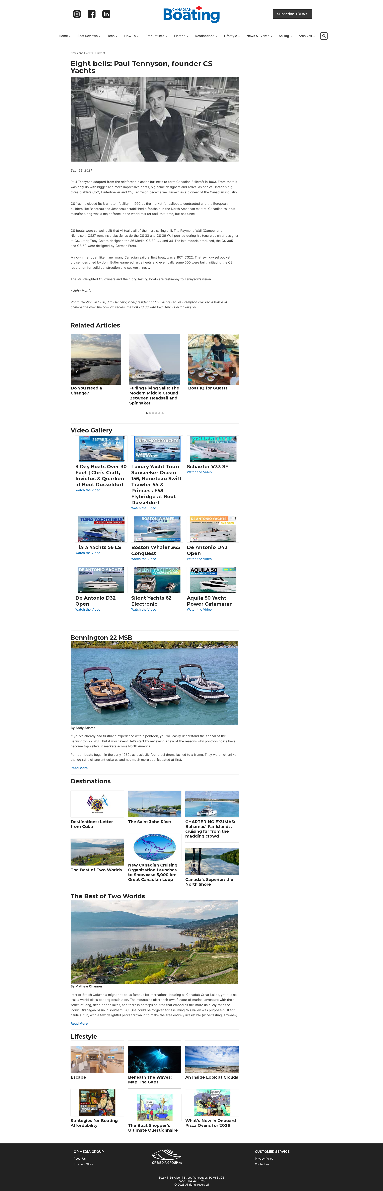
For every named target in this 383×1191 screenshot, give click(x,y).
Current (100, 53)
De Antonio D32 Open (95, 601)
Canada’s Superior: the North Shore (209, 882)
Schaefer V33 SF (207, 466)
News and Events (82, 53)
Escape (78, 1077)
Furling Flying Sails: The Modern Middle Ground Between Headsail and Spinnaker (154, 395)
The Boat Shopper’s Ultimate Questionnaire (153, 1128)
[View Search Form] (324, 36)
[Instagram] (77, 14)
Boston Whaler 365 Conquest (155, 550)
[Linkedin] (106, 14)
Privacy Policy (264, 1158)
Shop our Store (83, 1164)
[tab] (147, 413)
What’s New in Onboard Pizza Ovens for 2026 (210, 1123)
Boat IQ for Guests (208, 388)
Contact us (262, 1164)
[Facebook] (91, 14)
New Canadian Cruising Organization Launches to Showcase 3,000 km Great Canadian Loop (152, 872)
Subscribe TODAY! (292, 14)
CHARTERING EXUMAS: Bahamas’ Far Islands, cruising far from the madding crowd (210, 829)
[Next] (232, 372)
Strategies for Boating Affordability (94, 1123)
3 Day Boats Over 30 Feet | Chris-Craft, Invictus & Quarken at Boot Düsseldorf (101, 475)
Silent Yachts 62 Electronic (151, 601)
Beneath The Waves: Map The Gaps (150, 1079)
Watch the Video (87, 490)
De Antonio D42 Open (207, 550)
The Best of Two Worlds (96, 870)
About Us (80, 1158)
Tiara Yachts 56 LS (98, 547)
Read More (79, 768)
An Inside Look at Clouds (211, 1077)
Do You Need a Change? (86, 390)
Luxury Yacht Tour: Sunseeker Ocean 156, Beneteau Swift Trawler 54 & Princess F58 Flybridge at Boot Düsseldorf (156, 484)
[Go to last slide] (77, 372)
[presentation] (96, 359)
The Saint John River (149, 821)
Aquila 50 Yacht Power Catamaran (210, 601)
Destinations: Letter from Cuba (92, 824)
